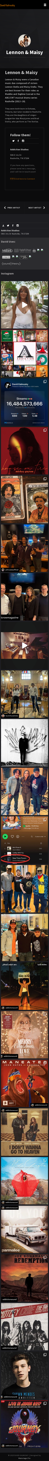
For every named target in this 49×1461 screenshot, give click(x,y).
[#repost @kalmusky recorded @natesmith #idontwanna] (24, 1132)
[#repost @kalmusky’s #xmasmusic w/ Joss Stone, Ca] (24, 353)
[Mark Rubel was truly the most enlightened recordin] (24, 742)
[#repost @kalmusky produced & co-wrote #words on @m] (24, 1180)
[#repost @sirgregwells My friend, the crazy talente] (24, 645)
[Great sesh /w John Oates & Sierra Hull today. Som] (24, 791)
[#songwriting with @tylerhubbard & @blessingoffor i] (24, 937)
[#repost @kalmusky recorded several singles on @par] (24, 1229)
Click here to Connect (22, 178)
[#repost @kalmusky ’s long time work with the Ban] (24, 1424)
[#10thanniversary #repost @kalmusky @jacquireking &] (24, 1375)
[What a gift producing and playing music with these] (24, 548)
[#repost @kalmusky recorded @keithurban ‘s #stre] (24, 986)
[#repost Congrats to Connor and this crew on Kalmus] (24, 840)
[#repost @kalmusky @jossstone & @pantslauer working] (24, 1034)
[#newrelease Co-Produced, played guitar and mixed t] (24, 499)
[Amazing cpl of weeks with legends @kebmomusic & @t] (24, 888)
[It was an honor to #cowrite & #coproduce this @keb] (24, 694)
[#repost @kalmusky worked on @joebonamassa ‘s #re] (24, 1278)
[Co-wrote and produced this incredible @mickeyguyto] (24, 305)
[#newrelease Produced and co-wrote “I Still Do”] (24, 450)
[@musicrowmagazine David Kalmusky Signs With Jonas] (24, 596)
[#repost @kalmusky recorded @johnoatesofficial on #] (24, 1083)
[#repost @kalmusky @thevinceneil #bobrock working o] (24, 1326)
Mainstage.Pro (24, 1458)
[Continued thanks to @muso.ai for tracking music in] (24, 402)
